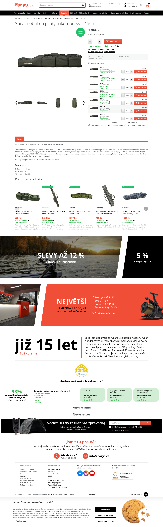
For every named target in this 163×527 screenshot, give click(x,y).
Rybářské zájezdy (54, 485)
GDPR (50, 476)
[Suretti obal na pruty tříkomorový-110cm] (94, 86)
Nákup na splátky (26, 485)
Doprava (23, 476)
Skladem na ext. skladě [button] (107, 71)
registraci (101, 35)
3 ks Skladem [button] (94, 46)
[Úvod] (24, 5)
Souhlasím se (116, 427)
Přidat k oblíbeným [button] (138, 125)
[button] (83, 5)
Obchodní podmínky (27, 469)
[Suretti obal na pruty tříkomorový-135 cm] (94, 102)
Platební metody (26, 478)
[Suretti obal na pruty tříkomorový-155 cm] (94, 118)
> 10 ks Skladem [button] (21, 220)
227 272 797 (69, 455)
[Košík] (147, 5)
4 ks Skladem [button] (74, 220)
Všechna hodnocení (82, 407)
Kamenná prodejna (55, 469)
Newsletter (52, 472)
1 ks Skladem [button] (104, 86)
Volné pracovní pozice (56, 480)
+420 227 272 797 (97, 4)
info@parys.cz (96, 6)
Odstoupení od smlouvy (29, 472)
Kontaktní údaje (54, 474)
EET (49, 478)
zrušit (126, 430)
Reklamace (24, 474)
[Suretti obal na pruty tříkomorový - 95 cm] (94, 78)
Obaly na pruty (79, 18)
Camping (29, 18)
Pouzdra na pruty (63, 18)
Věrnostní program (27, 480)
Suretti (127, 56)
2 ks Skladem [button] (127, 220)
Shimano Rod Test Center (57, 487)
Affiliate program (54, 483)
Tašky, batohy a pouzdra (45, 18)
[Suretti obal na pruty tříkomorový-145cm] (94, 110)
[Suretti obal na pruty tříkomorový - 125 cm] (94, 94)
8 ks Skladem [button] (47, 220)
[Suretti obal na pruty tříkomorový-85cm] (94, 71)
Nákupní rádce (25, 483)
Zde (27, 515)
